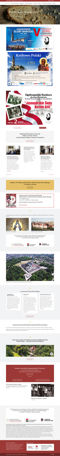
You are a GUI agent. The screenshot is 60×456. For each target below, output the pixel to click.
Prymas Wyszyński (28, 3)
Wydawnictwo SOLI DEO (46, 3)
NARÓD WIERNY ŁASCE (45, 294)
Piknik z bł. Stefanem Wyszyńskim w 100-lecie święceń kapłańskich (46, 157)
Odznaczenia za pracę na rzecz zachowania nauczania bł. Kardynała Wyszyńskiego (13, 157)
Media (39, 3)
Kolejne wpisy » (51, 174)
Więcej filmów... (30, 359)
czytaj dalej (9, 171)
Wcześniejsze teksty (30, 316)
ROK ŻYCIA (26, 294)
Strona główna (7, 3)
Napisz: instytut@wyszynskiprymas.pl (42, 380)
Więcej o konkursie (17, 127)
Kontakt (53, 3)
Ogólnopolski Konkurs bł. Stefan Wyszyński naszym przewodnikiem (29, 148)
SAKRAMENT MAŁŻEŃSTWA (10, 295)
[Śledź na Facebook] (51, 454)
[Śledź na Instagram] (53, 454)
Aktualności (22, 3)
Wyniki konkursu (43, 127)
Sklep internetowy (51, 0)
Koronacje (35, 3)
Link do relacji (30, 187)
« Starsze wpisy (8, 174)
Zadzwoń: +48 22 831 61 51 (17, 380)
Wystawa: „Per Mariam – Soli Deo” (39, 398)
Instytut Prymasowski (14, 3)
